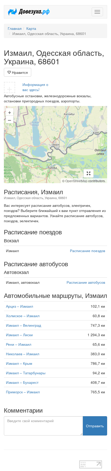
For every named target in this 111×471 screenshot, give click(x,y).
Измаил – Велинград (23, 325)
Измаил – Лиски (19, 334)
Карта (31, 28)
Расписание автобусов (86, 282)
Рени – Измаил (18, 344)
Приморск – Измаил (23, 391)
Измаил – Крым (19, 363)
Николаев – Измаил (22, 353)
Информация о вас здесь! (35, 87)
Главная (15, 28)
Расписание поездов (87, 250)
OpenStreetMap (76, 181)
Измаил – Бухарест (22, 382)
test (7, 457)
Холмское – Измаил (22, 315)
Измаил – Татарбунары (25, 372)
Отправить (95, 425)
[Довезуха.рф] (28, 11)
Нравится (19, 72)
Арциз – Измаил (19, 306)
